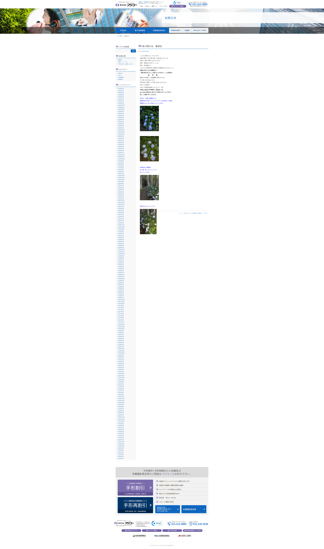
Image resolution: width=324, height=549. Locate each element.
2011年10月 (121, 446)
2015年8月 (121, 357)
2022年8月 (121, 183)
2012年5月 (121, 431)
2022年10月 (121, 179)
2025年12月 (121, 105)
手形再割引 (194, 213)
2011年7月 (121, 452)
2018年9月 (121, 280)
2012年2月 (121, 437)
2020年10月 (121, 229)
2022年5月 (121, 190)
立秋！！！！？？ (123, 61)
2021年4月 (121, 216)
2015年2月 (121, 369)
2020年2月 (121, 245)
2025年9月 (121, 111)
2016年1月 (121, 347)
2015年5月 (121, 363)
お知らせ (186, 213)
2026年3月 (121, 99)
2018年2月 (121, 295)
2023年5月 (121, 167)
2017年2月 (121, 320)
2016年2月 (121, 344)
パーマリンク (205, 213)
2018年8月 (121, 282)
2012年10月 (121, 421)
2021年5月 (121, 214)
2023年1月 (121, 173)
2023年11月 (121, 156)
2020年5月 (121, 239)
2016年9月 (121, 330)
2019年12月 (121, 249)
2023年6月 (121, 165)
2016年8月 (121, 332)
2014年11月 (121, 375)
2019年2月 (121, 270)
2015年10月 (121, 353)
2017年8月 (121, 307)
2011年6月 (121, 454)
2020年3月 (121, 243)
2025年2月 (121, 126)
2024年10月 (121, 134)
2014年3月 (121, 392)
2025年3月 (121, 123)
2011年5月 (121, 456)
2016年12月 (121, 324)
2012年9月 (121, 423)
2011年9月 (121, 448)
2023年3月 (121, 171)
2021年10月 (121, 204)
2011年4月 (121, 458)
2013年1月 (121, 415)
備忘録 (120, 59)
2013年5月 (121, 411)
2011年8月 (121, 450)
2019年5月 (121, 264)
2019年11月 (121, 252)
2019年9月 (121, 256)
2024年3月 (121, 148)
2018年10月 (121, 278)
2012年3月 (121, 435)
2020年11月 (121, 227)
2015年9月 (121, 355)
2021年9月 (121, 206)
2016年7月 (121, 334)
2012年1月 (121, 439)
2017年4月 (121, 316)
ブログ (189, 213)
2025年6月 (121, 117)
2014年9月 (121, 380)
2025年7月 (121, 115)
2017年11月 (121, 301)
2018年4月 (121, 291)
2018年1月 (121, 297)
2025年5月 (121, 119)
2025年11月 (121, 107)
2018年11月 (121, 276)
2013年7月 (121, 408)
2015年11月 (121, 351)
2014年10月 (121, 377)
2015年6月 (121, 361)
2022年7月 (121, 185)
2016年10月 (121, 328)
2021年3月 (121, 218)
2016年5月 (121, 338)
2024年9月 (121, 136)
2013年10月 (121, 402)
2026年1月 (121, 103)
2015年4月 (121, 365)
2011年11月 (121, 444)
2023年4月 (121, 169)
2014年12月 (121, 373)
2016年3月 (121, 342)
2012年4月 (121, 433)
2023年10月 (121, 159)
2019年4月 (121, 266)
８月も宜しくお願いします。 (125, 64)
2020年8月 (121, 233)
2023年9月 (121, 161)
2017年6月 (121, 311)
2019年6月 (121, 262)
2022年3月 (121, 194)
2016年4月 (121, 340)
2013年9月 (121, 404)
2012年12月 (121, 417)
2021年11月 (121, 202)
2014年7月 (121, 384)
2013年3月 (121, 413)
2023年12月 (121, 154)
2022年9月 (121, 181)
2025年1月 (121, 128)
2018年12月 (121, 274)
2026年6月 (121, 92)
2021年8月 (121, 208)
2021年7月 (121, 210)
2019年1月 (121, 272)
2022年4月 (121, 192)
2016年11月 (121, 326)
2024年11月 (121, 132)
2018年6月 (121, 287)
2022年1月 (121, 198)
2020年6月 (121, 237)
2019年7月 (121, 260)
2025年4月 (121, 121)
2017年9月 (121, 305)
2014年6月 (121, 386)
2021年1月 (121, 223)
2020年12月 (121, 225)
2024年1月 (121, 152)
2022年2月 (121, 196)
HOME (120, 36)
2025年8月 (121, 113)
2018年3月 (121, 293)
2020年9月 (121, 231)
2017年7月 (121, 309)
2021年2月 (121, 220)
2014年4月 (121, 390)
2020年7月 (121, 235)
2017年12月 (121, 299)
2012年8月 (121, 425)
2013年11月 (121, 400)
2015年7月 (121, 359)
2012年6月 (121, 429)
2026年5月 (121, 95)
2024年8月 (121, 138)
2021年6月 (121, 212)
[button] (178, 3)
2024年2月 (121, 150)
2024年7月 (121, 140)
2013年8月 (121, 406)
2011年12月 (121, 441)
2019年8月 (121, 258)
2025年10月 (121, 109)
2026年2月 (121, 101)
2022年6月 (121, 188)
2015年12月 (121, 349)
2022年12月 (121, 175)
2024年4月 (121, 146)
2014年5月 (121, 388)
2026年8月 (121, 88)
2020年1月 (121, 247)
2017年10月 (121, 303)
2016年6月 (121, 336)
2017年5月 (121, 313)
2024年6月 (121, 142)
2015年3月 (121, 367)
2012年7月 (121, 427)
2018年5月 (121, 289)
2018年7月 (121, 285)
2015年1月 (121, 371)
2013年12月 (121, 398)
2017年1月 (121, 322)
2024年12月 (121, 130)
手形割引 (200, 213)
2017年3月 (121, 318)
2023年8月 (121, 163)
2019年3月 (121, 268)
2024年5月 (121, 144)
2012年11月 (121, 419)
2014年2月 (121, 394)
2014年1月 (121, 396)
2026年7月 (121, 90)
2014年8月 (121, 382)
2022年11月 (121, 177)
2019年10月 (121, 254)
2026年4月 (121, 97)
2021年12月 (121, 200)
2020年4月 (121, 241)
